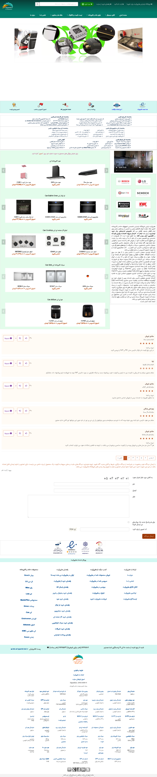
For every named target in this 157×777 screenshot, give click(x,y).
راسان (29, 637)
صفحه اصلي (123, 15)
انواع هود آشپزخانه (29, 693)
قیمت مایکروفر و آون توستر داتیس (56, 311)
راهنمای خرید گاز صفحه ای (62, 617)
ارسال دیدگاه (149, 536)
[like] (26, 338)
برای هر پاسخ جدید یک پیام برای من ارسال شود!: (143, 523)
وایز (29, 588)
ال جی (29, 581)
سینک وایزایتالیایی (63, 739)
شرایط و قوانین (78, 670)
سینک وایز (61, 702)
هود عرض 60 (45, 749)
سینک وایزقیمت (100, 739)
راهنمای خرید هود (62, 599)
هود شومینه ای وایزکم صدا (82, 750)
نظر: (133, 496)
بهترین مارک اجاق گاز (82, 693)
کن (29, 612)
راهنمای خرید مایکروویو (62, 611)
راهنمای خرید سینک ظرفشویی (62, 623)
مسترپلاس (29, 600)
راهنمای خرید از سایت (103, 4)
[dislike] (20, 338)
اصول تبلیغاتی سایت (78, 679)
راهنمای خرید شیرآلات (62, 629)
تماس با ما (43, 15)
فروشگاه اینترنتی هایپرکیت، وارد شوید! (139, 4)
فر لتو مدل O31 (80, 761)
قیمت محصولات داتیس (78, 39)
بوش (28, 575)
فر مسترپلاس (44, 718)
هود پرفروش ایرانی (129, 702)
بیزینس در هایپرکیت (98, 587)
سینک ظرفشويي (130, 738)
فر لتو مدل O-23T (116, 718)
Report (7, 338)
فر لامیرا (31, 718)
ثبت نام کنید (118, 4)
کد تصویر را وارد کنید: (139, 529)
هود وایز (81, 702)
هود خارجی (130, 729)
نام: (133, 484)
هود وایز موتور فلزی (100, 750)
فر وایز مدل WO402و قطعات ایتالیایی (82, 719)
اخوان (29, 625)
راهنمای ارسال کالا (62, 587)
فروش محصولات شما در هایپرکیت (98, 575)
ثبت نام (4, 470)
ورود (9, 470)
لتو (29, 594)
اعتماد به (78, 675)
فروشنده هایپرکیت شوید (98, 599)
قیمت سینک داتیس (24, 276)
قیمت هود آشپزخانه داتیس (24, 172)
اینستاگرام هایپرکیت (130, 599)
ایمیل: (134, 490)
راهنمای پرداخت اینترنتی (62, 635)
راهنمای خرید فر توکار (62, 605)
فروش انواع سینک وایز (28, 738)
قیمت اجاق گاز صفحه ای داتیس (24, 242)
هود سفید (31, 749)
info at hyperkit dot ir (20, 649)
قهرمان (28, 618)
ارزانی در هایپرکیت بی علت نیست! (62, 575)
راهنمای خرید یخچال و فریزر (62, 593)
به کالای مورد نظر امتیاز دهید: (142, 477)
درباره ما (32, 15)
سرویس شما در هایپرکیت (98, 581)
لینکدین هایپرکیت (130, 593)
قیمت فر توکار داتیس (24, 207)
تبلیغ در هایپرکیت (98, 593)
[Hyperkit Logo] (78, 659)
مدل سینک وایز (45, 738)
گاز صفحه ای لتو (83, 729)
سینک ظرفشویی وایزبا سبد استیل (82, 739)
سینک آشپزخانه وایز (116, 738)
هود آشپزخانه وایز (116, 749)
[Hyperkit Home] (7, 7)
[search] (37, 4)
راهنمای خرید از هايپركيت (62, 581)
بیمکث (29, 606)
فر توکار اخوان (45, 729)
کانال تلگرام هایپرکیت (130, 587)
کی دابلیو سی (29, 631)
